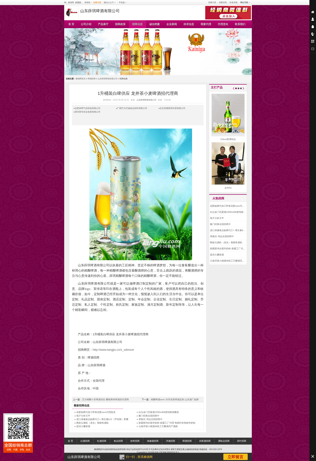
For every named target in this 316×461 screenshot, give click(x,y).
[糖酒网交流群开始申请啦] (228, 12)
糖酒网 (71, 2)
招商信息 (137, 24)
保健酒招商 (152, 441)
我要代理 (212, 2)
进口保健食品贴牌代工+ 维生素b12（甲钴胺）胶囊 (102, 419)
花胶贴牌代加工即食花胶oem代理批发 (96, 412)
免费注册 (97, 2)
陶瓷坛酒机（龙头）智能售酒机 (92, 422)
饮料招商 (135, 441)
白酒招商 (85, 441)
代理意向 (223, 24)
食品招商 (118, 441)
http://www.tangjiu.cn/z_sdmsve (113, 349)
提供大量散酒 (83, 426)
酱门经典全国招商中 (149, 415)
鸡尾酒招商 (205, 441)
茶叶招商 (241, 441)
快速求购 (233, 2)
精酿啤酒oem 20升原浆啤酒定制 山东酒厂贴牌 (175, 399)
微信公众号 (109, 2)
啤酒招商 (92, 79)
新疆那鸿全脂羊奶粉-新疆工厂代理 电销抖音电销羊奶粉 (167, 422)
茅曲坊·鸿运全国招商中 (150, 419)
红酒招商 (101, 441)
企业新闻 (171, 24)
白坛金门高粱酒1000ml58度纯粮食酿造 (159, 412)
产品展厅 (103, 24)
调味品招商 (224, 441)
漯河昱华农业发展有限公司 (87, 112)
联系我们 (240, 24)
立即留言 (235, 457)
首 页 (71, 24)
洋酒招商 (170, 441)
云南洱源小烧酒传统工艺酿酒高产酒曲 (158, 426)
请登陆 (87, 2)
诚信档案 (154, 24)
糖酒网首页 (81, 79)
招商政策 (120, 24)
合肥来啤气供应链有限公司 (87, 108)
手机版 (122, 2)
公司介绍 (86, 24)
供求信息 (189, 24)
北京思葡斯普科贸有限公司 (172, 108)
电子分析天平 (83, 415)
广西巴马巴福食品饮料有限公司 (132, 108)
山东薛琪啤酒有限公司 (108, 79)
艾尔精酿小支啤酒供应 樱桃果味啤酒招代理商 (105, 399)
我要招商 (223, 2)
